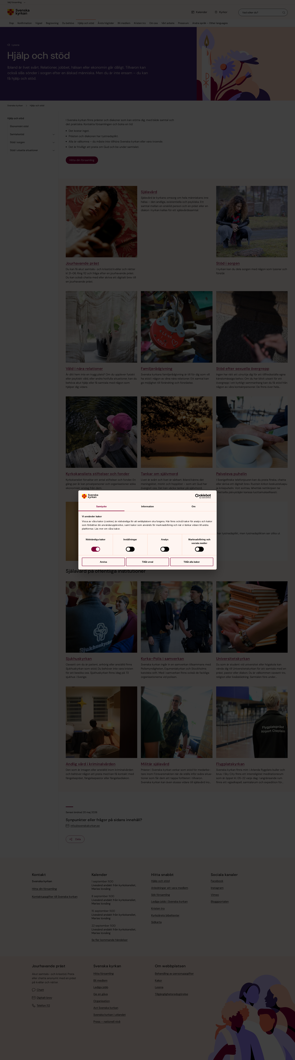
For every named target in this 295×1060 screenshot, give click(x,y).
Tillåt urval (147, 562)
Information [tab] (147, 506)
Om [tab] (193, 506)
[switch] (130, 549)
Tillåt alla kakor (192, 562)
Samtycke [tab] (101, 506)
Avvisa (103, 562)
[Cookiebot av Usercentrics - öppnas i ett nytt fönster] (199, 496)
